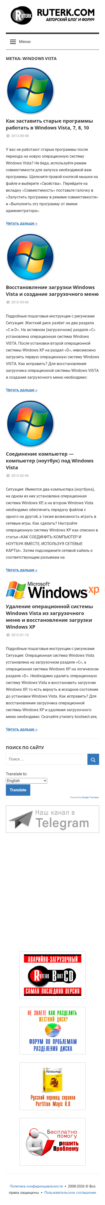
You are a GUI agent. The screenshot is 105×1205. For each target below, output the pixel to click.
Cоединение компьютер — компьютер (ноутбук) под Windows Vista (50, 461)
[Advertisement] (52, 893)
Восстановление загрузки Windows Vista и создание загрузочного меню (52, 290)
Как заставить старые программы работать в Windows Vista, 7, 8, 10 (49, 124)
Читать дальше (20, 223)
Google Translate (90, 797)
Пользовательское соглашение (70, 1192)
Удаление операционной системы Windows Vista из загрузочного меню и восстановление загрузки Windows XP (49, 616)
